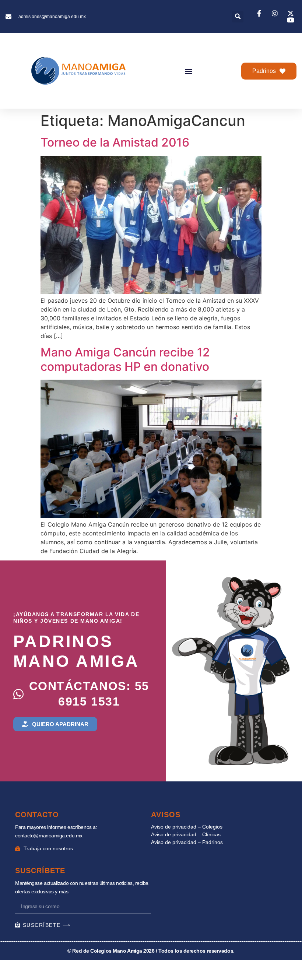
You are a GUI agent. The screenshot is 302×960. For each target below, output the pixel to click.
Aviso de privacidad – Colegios (186, 827)
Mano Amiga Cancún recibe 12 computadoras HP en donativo (125, 359)
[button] (237, 16)
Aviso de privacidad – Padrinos (187, 842)
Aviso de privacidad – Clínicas (186, 834)
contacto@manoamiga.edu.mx (48, 835)
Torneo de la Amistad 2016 (115, 142)
